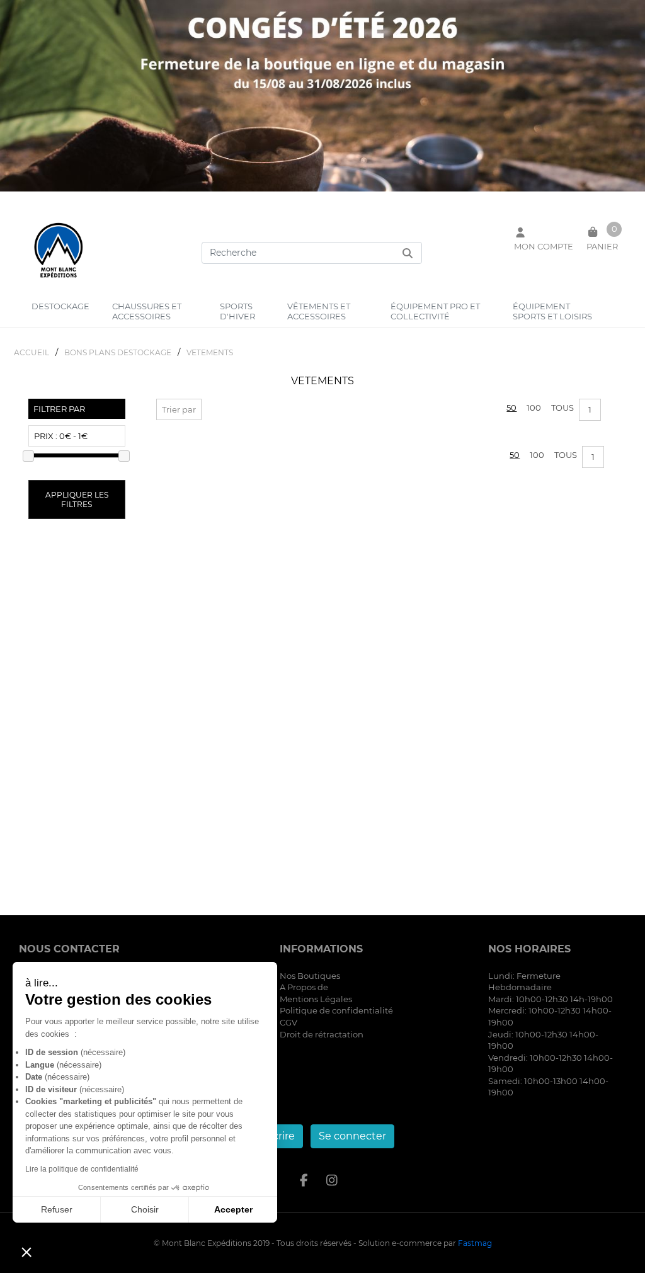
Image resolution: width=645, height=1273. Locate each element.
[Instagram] (332, 1180)
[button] (26, 1251)
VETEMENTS (209, 352)
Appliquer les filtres (76, 499)
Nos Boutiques (310, 976)
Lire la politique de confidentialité (82, 1169)
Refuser (56, 1209)
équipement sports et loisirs (552, 311)
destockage (60, 306)
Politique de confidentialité (336, 1010)
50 (511, 407)
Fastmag (475, 1243)
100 (534, 407)
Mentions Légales (316, 999)
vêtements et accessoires (318, 311)
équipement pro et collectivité (435, 311)
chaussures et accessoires (146, 311)
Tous (562, 407)
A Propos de (304, 987)
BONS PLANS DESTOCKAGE (117, 352)
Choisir (145, 1209)
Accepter (233, 1209)
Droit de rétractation (321, 1034)
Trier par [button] (179, 409)
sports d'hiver (237, 311)
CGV (288, 1022)
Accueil (31, 352)
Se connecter (352, 1136)
